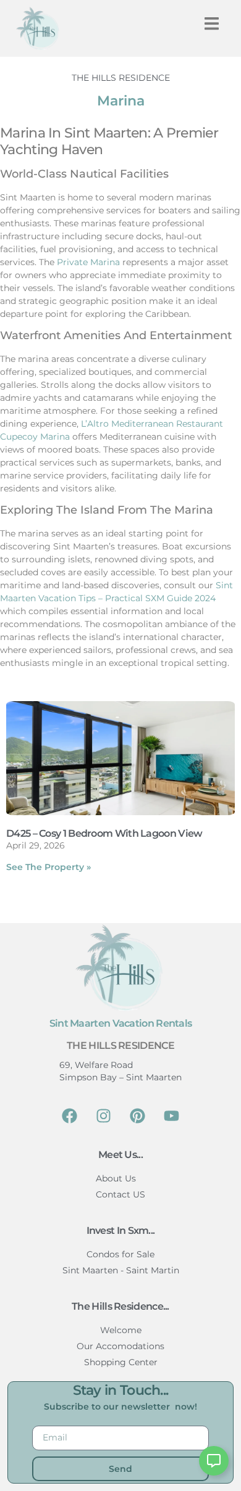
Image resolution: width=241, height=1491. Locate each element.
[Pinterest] (137, 1116)
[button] (211, 24)
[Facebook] (69, 1116)
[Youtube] (171, 1116)
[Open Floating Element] (214, 1461)
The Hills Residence (120, 1045)
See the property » (48, 867)
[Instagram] (103, 1116)
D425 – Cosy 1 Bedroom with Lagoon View (104, 833)
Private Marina (88, 262)
